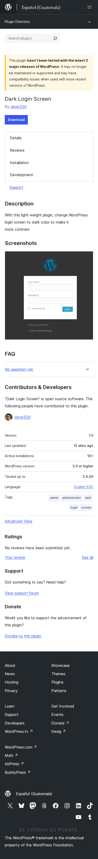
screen (86, 507)
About (10, 665)
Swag (58, 731)
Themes (58, 673)
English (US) (83, 487)
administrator (71, 497)
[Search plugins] (55, 38)
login (74, 507)
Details (16, 137)
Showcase (60, 665)
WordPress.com (21, 747)
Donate (60, 723)
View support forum (22, 593)
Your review (15, 557)
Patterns (58, 690)
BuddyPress (18, 772)
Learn (10, 706)
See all (87, 557)
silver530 (19, 106)
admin (54, 497)
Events (57, 714)
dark (88, 497)
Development (21, 174)
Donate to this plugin (23, 636)
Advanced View (18, 521)
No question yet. (19, 369)
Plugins (57, 682)
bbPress (14, 763)
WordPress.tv (19, 731)
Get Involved (62, 706)
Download (16, 120)
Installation (19, 162)
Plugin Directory (17, 22)
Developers (14, 723)
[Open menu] (90, 7)
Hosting (11, 682)
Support (16, 187)
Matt (11, 755)
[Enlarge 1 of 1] (86, 257)
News (10, 673)
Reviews (17, 150)
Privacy (11, 690)
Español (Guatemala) (34, 793)
